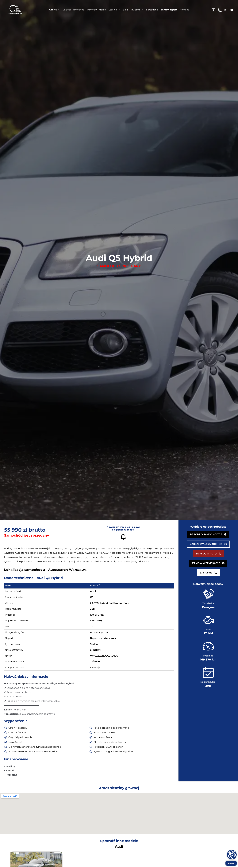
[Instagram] (225, 10)
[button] (208, 553)
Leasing (113, 9)
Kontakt (184, 9)
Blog (125, 9)
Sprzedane (152, 9)
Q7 (70, 548)
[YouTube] (231, 10)
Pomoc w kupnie (96, 9)
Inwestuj (135, 9)
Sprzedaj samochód (73, 9)
